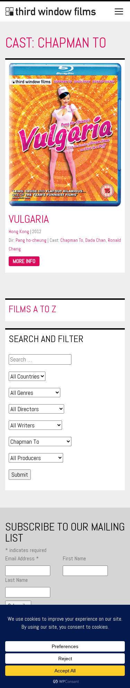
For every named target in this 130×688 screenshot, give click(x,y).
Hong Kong (19, 232)
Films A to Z (32, 309)
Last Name (16, 580)
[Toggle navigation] (118, 11)
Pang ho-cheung (31, 240)
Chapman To (71, 240)
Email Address (22, 558)
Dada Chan (95, 240)
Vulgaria (29, 219)
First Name (74, 558)
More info (24, 261)
